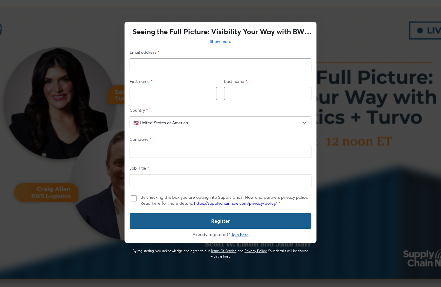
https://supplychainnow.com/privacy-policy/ (235, 203)
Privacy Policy (255, 251)
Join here (240, 234)
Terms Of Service (224, 251)
